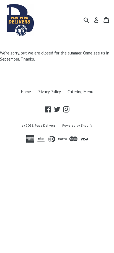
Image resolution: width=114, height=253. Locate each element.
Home (26, 91)
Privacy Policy (49, 91)
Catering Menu (80, 91)
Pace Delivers (45, 125)
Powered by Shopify (77, 125)
